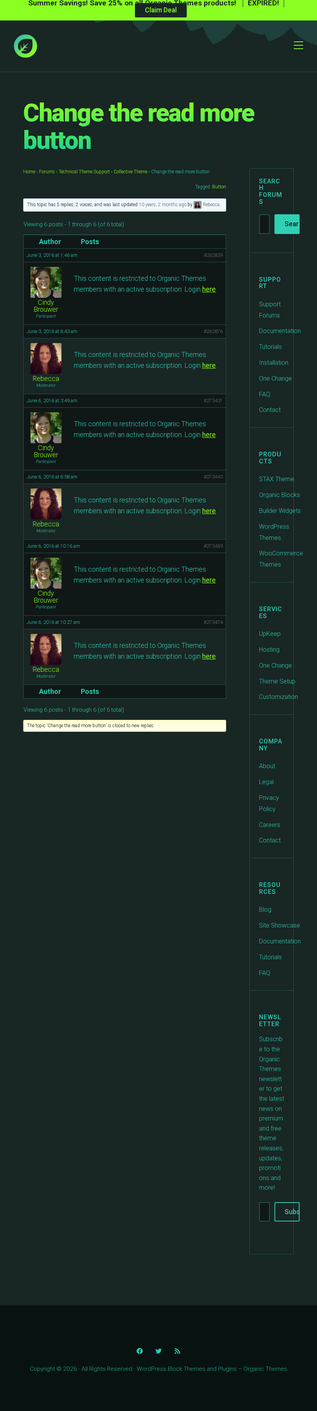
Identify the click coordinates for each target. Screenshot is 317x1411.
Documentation (280, 331)
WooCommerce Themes (281, 559)
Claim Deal (161, 10)
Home (29, 171)
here (209, 289)
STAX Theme (276, 479)
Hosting (269, 649)
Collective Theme (130, 171)
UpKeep (270, 633)
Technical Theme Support (84, 171)
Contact (270, 409)
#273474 (213, 622)
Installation (273, 362)
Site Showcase (279, 925)
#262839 (213, 255)
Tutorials (270, 346)
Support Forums (270, 310)
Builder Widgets (280, 510)
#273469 (213, 546)
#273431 (213, 400)
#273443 (213, 477)
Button (219, 187)
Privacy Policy (269, 803)
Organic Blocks (279, 495)
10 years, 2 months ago (162, 204)
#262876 (213, 331)
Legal (266, 782)
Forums (47, 171)
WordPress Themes (274, 532)
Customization (278, 696)
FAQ (264, 394)
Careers (269, 824)
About (267, 766)
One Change (275, 378)
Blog (265, 909)
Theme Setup (277, 681)
